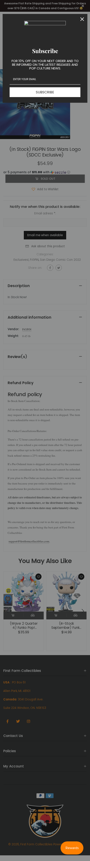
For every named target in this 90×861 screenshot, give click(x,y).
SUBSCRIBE (45, 92)
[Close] (82, 19)
